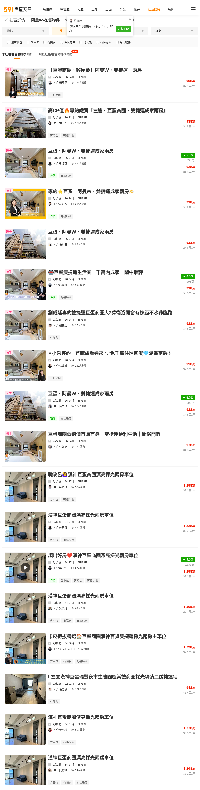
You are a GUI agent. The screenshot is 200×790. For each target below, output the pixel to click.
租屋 (80, 9)
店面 (108, 9)
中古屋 (65, 9)
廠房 (137, 9)
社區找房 (154, 9)
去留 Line (123, 28)
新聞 (171, 9)
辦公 (123, 9)
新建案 (47, 9)
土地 (94, 9)
